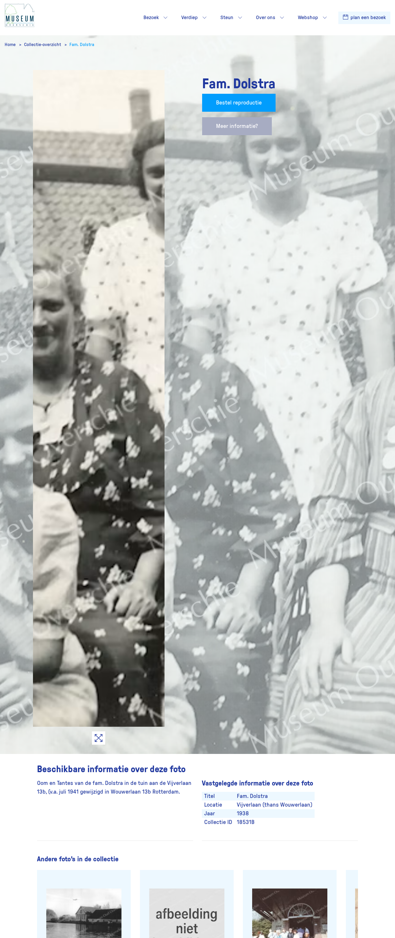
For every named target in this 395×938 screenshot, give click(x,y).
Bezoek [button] (151, 17)
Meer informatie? (237, 126)
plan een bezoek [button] (367, 17)
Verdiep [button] (189, 17)
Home (11, 44)
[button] (165, 17)
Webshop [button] (308, 17)
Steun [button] (226, 17)
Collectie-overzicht (43, 44)
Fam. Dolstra (81, 44)
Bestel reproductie (239, 103)
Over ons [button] (265, 17)
